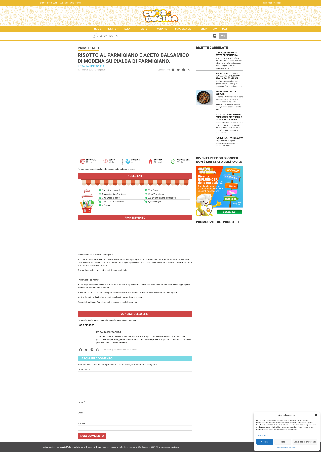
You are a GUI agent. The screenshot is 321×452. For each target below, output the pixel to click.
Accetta (264, 442)
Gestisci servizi (263, 435)
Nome (81, 402)
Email (81, 413)
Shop (204, 28)
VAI (223, 35)
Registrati (267, 3)
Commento (84, 370)
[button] (316, 415)
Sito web (82, 423)
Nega (282, 442)
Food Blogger (183, 28)
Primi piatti (88, 48)
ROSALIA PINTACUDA (91, 66)
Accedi (277, 3)
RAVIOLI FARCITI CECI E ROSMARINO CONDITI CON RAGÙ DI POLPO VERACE (228, 75)
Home (97, 28)
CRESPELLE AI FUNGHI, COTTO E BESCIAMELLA (227, 54)
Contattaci (220, 28)
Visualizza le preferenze (305, 442)
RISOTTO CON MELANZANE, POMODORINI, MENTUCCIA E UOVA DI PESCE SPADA (229, 117)
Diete (144, 28)
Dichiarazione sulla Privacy (286, 447)
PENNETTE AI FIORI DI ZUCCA (229, 138)
